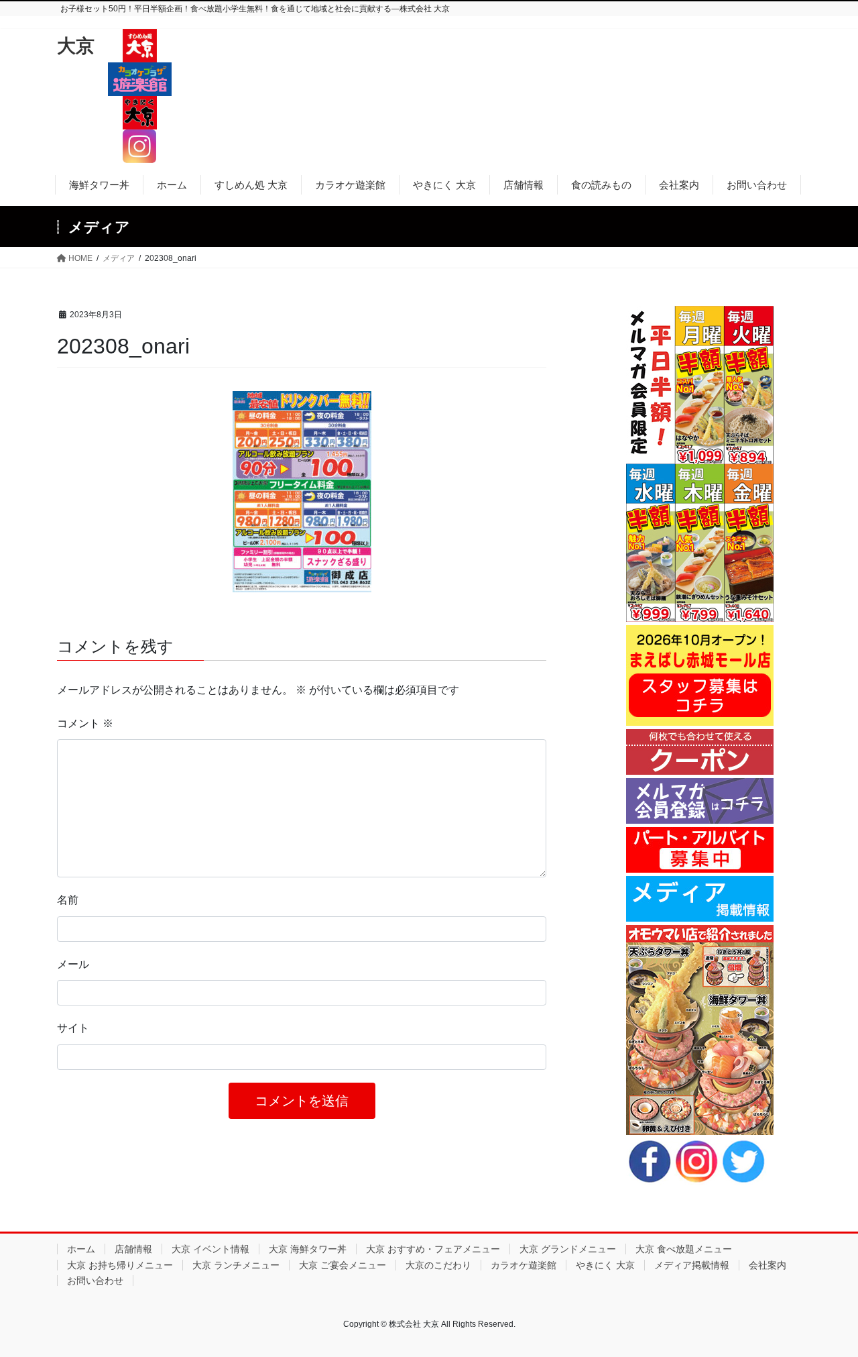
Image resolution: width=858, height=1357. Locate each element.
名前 (67, 900)
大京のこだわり (438, 1265)
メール (73, 964)
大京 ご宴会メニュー (342, 1265)
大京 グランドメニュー (567, 1249)
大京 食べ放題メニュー (683, 1249)
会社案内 (767, 1265)
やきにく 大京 (605, 1265)
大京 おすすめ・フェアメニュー (433, 1249)
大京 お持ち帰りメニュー (120, 1265)
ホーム (81, 1249)
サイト (73, 1028)
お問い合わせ (95, 1280)
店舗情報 (133, 1249)
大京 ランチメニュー (236, 1265)
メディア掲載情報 (691, 1265)
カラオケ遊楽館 (523, 1265)
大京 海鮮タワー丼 (308, 1249)
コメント (85, 723)
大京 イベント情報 (210, 1249)
